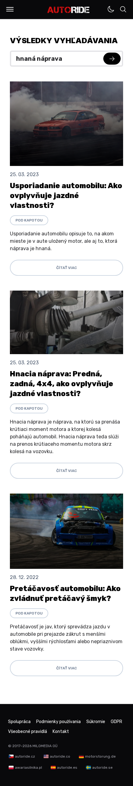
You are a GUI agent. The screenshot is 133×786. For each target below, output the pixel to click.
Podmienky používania (58, 721)
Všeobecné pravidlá (27, 731)
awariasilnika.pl (28, 767)
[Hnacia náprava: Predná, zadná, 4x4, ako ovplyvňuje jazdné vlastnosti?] (66, 322)
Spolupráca (19, 721)
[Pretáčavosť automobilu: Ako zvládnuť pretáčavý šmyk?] (66, 531)
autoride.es (67, 767)
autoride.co (60, 756)
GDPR (116, 721)
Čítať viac (66, 268)
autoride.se (102, 767)
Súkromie (95, 721)
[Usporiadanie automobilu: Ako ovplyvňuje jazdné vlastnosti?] (66, 123)
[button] (10, 9)
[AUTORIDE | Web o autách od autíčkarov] (68, 9)
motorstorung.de (100, 756)
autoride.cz (25, 756)
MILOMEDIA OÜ (45, 746)
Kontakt (61, 731)
